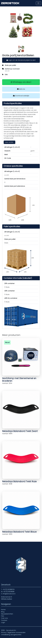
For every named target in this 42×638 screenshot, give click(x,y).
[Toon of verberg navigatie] (38, 3)
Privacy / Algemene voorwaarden (13, 632)
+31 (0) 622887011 (8, 589)
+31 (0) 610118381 (8, 592)
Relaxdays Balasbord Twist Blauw (19, 531)
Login (3, 622)
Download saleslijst (22, 96)
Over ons (4, 618)
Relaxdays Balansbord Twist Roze (19, 481)
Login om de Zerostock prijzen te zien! (21, 60)
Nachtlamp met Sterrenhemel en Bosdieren (19, 379)
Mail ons (22, 89)
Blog (2, 612)
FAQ (2, 616)
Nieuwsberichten (7, 614)
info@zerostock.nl (9, 594)
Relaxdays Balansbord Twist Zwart (20, 431)
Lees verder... (9, 142)
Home (3, 610)
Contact (4, 620)
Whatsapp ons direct (21, 82)
